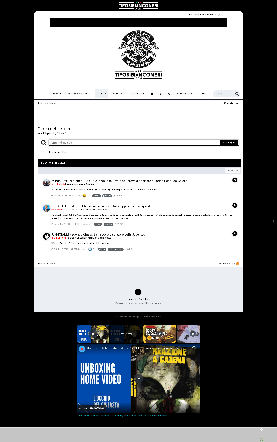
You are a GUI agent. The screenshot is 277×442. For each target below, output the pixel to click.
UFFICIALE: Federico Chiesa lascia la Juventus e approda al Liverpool (100, 206)
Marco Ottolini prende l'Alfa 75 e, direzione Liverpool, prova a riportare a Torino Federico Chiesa (119, 181)
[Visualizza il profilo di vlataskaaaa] (46, 208)
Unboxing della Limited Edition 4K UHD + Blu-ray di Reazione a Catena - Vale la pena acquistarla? (138, 348)
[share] (194, 346)
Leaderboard (185, 94)
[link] (82, 349)
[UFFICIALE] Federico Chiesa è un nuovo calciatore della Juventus (98, 234)
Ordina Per (232, 170)
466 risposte (73, 195)
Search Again (229, 142)
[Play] (160, 334)
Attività (101, 94)
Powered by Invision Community (129, 303)
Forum (54, 94)
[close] (261, 429)
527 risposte (79, 249)
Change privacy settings (127, 317)
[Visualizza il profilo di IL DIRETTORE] (46, 236)
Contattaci (137, 94)
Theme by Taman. (153, 303)
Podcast (118, 94)
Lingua (131, 299)
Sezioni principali (78, 94)
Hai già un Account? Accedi (203, 14)
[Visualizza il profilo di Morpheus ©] (46, 183)
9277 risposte (83, 224)
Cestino (90, 184)
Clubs (203, 94)
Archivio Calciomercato (97, 209)
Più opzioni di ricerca (60, 152)
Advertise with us (152, 317)
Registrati (232, 14)
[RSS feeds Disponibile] (237, 263)
